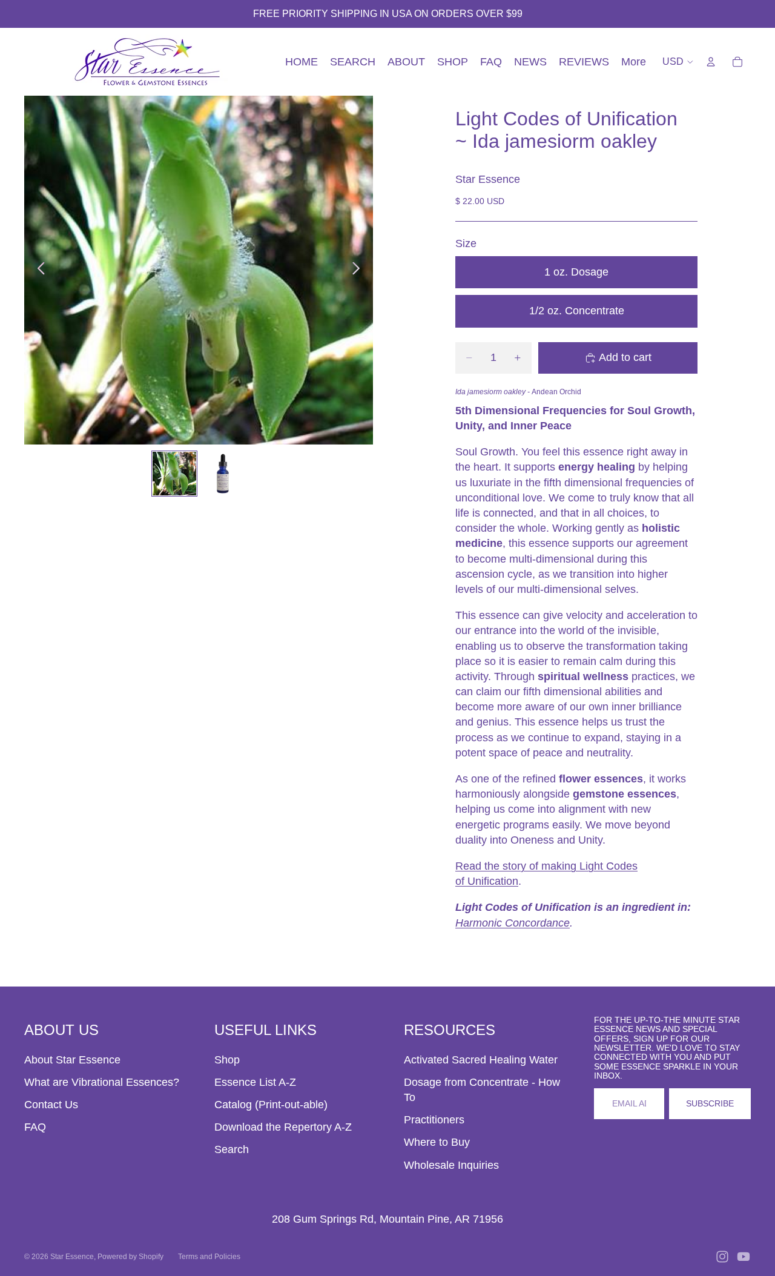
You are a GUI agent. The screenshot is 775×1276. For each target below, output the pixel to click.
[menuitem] (633, 62)
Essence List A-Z (255, 1082)
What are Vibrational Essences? (101, 1082)
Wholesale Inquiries (451, 1165)
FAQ (35, 1127)
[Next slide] (359, 270)
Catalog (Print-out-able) (271, 1105)
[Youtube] (743, 1256)
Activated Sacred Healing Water (481, 1060)
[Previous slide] (37, 270)
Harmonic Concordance (512, 923)
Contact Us (51, 1105)
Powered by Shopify (130, 1256)
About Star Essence (72, 1060)
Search (231, 1149)
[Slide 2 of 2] (223, 473)
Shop (227, 1060)
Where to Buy (437, 1142)
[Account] (711, 61)
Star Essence (72, 1256)
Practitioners (434, 1120)
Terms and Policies (209, 1256)
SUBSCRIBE (710, 1103)
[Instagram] (722, 1256)
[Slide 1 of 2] (174, 473)
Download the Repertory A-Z (283, 1127)
